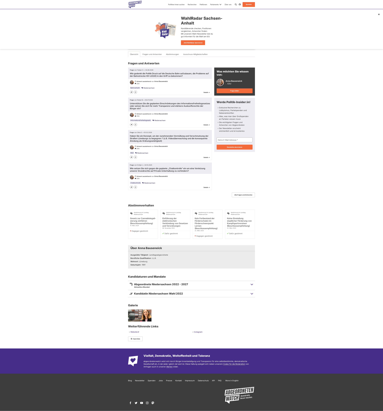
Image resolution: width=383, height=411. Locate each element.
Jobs (161, 381)
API (213, 381)
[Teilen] (131, 92)
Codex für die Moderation (234, 364)
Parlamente (214, 4)
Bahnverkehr (135, 88)
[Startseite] (135, 4)
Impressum (190, 381)
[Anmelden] (240, 4)
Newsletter (140, 381)
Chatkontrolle (135, 183)
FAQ (219, 381)
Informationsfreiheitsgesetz (140, 120)
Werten (169, 367)
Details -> (207, 92)
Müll (132, 153)
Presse (169, 381)
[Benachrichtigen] (135, 92)
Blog (130, 381)
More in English (232, 381)
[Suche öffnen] (236, 4)
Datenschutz (203, 381)
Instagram (198, 332)
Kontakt (178, 381)
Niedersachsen (148, 88)
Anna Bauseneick (161, 81)
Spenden (151, 381)
